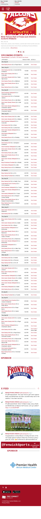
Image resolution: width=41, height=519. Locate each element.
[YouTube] (6, 500)
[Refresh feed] (38, 401)
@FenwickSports (16, 458)
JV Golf (17, 2)
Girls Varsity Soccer (6, 77)
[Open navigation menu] (3, 9)
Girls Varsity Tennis (6, 94)
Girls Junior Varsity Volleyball (9, 118)
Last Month (12, 70)
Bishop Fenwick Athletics (12, 405)
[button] (1, 39)
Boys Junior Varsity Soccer (8, 96)
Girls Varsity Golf (5, 82)
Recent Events (5, 70)
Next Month (25, 70)
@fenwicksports (24, 405)
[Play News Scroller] (21, 64)
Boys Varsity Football (7, 188)
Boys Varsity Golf (6, 186)
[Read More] (15, 61)
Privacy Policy (6, 515)
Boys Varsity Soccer (6, 100)
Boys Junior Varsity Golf (7, 86)
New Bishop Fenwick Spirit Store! (16, 51)
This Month (19, 70)
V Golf (2, 2)
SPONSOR (6, 370)
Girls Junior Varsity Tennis (8, 115)
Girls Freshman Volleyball (8, 105)
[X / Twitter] (3, 500)
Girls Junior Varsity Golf (7, 90)
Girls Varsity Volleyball (7, 122)
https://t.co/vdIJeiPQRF (12, 420)
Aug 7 (30, 405)
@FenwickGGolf (34, 458)
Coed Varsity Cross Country (8, 196)
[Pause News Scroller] (23, 64)
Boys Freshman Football (7, 175)
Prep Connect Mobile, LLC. (13, 514)
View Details (34, 77)
